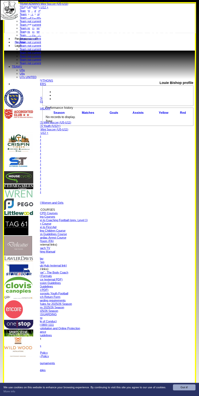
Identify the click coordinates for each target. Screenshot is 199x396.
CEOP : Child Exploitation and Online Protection (50, 328)
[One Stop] (18, 327)
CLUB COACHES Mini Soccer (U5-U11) (45, 122)
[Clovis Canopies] (18, 293)
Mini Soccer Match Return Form (40, 297)
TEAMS (17, 66)
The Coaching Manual (41, 251)
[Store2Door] (18, 274)
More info (9, 391)
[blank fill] (18, 132)
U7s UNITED (28, 77)
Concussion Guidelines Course (47, 234)
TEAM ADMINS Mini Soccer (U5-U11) (44, 129)
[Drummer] (18, 297)
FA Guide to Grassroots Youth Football (44, 293)
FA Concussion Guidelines (44, 283)
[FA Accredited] (18, 118)
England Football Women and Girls (42, 202)
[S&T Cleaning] (18, 169)
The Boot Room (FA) (40, 241)
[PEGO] (18, 209)
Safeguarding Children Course (46, 230)
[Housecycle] (18, 182)
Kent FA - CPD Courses (42, 213)
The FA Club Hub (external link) (47, 265)
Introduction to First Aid (41, 227)
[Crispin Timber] (18, 152)
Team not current (30, 42)
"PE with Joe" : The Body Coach (47, 272)
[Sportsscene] (18, 335)
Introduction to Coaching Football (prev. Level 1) (57, 220)
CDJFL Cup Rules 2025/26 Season (42, 307)
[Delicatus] (18, 254)
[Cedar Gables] (18, 188)
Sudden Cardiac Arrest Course (46, 237)
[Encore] (14, 318)
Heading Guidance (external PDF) (41, 279)
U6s (22, 73)
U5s (22, 70)
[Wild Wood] (18, 355)
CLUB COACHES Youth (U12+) (40, 126)
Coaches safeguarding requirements (43, 300)
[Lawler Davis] (18, 260)
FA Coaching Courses (41, 216)
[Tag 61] (16, 234)
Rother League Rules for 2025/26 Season (46, 303)
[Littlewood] (18, 214)
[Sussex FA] (14, 107)
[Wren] (18, 196)
